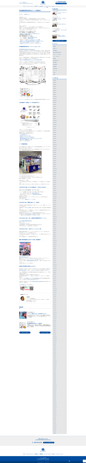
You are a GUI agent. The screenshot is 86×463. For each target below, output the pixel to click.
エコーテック (34, 270)
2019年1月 (54, 262)
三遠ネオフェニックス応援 (57, 54)
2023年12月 (55, 144)
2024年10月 (55, 124)
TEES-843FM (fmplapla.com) (37, 194)
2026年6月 (54, 84)
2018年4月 (54, 280)
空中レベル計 (55, 70)
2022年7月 (54, 178)
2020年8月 (54, 224)
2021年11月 (54, 194)
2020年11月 (54, 218)
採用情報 (54, 46)
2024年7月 (54, 130)
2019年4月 (54, 256)
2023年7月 (54, 154)
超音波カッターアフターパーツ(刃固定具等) (27, 137)
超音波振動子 (55, 62)
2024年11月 (54, 122)
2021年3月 (54, 210)
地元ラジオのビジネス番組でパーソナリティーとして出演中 (29, 42)
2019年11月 (54, 242)
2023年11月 (54, 146)
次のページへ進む (45, 332)
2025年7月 (54, 106)
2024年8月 (54, 128)
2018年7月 (54, 274)
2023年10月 (55, 148)
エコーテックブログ (47, 6)
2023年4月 (54, 160)
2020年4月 (54, 232)
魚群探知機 (54, 66)
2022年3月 (54, 186)
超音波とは (36, 6)
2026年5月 (54, 86)
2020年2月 (54, 236)
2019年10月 (55, 244)
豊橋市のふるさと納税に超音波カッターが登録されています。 (30, 33)
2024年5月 (54, 134)
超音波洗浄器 (55, 68)
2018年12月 (55, 264)
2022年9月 (54, 174)
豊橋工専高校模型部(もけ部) (32, 37)
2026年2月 (54, 92)
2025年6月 (54, 108)
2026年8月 (54, 80)
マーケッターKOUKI (56, 56)
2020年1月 (54, 238)
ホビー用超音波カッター (24, 134)
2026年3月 (54, 90)
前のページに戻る (25, 332)
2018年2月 (54, 284)
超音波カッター (26, 14)
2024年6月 (54, 132)
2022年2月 (54, 188)
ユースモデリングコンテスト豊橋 (34, 39)
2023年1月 (54, 166)
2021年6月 (54, 204)
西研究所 (29, 207)
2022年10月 (55, 172)
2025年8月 (54, 104)
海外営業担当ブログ (56, 60)
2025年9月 (54, 102)
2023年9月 (54, 150)
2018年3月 (54, 282)
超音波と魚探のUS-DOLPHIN (37, 281)
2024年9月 (54, 126)
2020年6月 (54, 228)
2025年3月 (54, 114)
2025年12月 (55, 96)
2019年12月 (55, 240)
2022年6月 (54, 180)
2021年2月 (54, 212)
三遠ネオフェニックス (23, 43)
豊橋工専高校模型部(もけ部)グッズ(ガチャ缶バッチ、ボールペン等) (31, 138)
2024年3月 (54, 138)
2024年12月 (55, 120)
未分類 (54, 74)
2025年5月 (54, 110)
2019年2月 (54, 260)
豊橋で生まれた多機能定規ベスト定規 (26, 139)
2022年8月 (54, 176)
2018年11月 (54, 266)
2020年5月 (54, 230)
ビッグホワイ (21, 223)
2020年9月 (54, 222)
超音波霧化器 (55, 50)
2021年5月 (54, 206)
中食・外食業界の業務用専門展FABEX (25, 220)
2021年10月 (55, 196)
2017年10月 (55, 292)
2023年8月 (54, 152)
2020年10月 (55, 220)
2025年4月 (54, 112)
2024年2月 (54, 140)
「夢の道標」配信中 (30, 38)
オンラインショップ (59, 6)
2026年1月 (54, 94)
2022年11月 (54, 170)
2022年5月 (54, 182)
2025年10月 (55, 100)
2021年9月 (54, 198)
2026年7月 (54, 82)
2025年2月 (54, 116)
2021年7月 (54, 202)
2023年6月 (54, 156)
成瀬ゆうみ (27, 199)
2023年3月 (54, 162)
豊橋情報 (54, 58)
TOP (24, 6)
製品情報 (41, 6)
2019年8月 (54, 248)
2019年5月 (54, 254)
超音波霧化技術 (36, 278)
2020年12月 (55, 216)
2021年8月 (54, 200)
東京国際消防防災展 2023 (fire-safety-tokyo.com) (27, 49)
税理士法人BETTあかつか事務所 (30, 213)
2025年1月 (54, 118)
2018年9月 (54, 270)
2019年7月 (54, 250)
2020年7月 (54, 226)
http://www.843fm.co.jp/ (35, 193)
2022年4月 (54, 184)
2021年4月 (54, 208)
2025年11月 (54, 98)
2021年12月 (55, 192)
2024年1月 (54, 142)
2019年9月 (54, 246)
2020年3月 (54, 234)
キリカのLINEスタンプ (23, 284)
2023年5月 (54, 158)
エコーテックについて (29, 6)
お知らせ (53, 6)
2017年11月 (54, 290)
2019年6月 (54, 252)
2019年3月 (54, 258)
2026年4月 (54, 88)
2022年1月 (54, 190)
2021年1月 (54, 214)
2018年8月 (54, 272)
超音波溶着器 (55, 64)
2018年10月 (55, 268)
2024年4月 (54, 136)
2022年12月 (55, 168)
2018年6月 (54, 276)
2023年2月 (54, 164)
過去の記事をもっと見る (60, 40)
